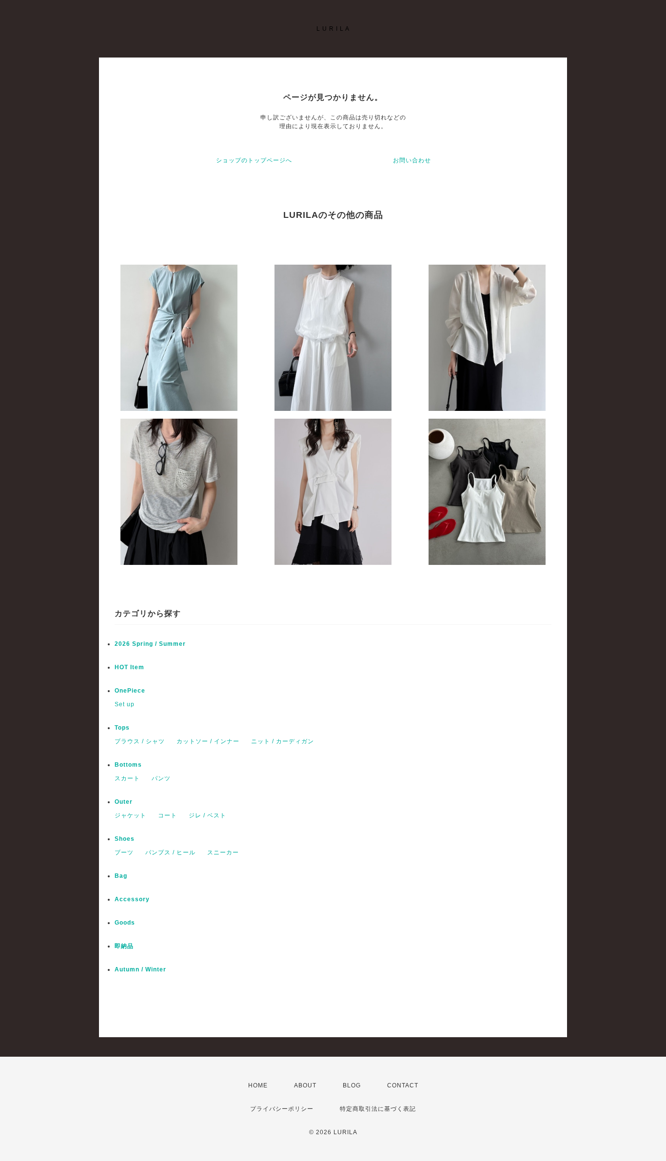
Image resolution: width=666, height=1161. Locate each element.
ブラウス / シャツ (140, 741)
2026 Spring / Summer (150, 643)
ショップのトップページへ (254, 160)
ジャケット (130, 815)
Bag (121, 875)
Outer (124, 801)
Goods (125, 922)
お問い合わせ (412, 160)
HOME (258, 1085)
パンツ (161, 778)
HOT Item (129, 667)
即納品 (124, 946)
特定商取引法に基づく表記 (378, 1108)
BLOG (352, 1085)
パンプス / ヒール (170, 852)
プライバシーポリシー (281, 1108)
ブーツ (124, 852)
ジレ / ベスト (207, 815)
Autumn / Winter (140, 969)
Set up (125, 704)
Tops (122, 727)
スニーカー (223, 852)
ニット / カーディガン (282, 741)
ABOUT (305, 1085)
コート (167, 815)
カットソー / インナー (207, 741)
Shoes (125, 838)
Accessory (132, 899)
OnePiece (133, 690)
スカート (127, 778)
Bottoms (131, 764)
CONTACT (402, 1085)
